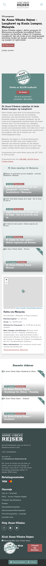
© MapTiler (23, 308)
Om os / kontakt (9, 493)
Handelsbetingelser (11, 507)
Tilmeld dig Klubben (11, 500)
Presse (5, 503)
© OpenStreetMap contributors (34, 308)
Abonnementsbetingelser (13, 510)
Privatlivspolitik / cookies (14, 514)
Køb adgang (28, 99)
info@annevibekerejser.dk (15, 459)
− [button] (6, 283)
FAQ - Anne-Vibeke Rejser (14, 496)
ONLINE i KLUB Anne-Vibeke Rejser (20, 160)
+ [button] (6, 279)
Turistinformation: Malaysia (15, 350)
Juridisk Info (7, 517)
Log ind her (18, 99)
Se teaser (23, 92)
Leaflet (17, 308)
